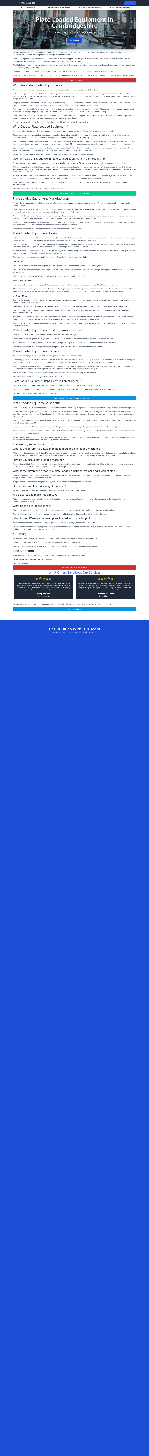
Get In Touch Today (74, 80)
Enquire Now (74, 615)
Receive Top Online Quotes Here (74, 568)
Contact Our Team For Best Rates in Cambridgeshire (74, 398)
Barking (25, 563)
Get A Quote (74, 40)
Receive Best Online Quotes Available (74, 193)
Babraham (17, 563)
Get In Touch (130, 3)
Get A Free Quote (74, 609)
